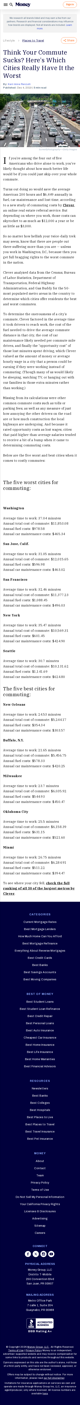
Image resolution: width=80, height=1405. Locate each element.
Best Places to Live (40, 1117)
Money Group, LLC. (38, 1347)
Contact (40, 1168)
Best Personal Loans (40, 1023)
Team (40, 1175)
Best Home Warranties (40, 1059)
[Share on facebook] (28, 1254)
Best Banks (40, 965)
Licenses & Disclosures (40, 1211)
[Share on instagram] (43, 1254)
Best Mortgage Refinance (40, 943)
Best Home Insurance (40, 1044)
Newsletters (40, 1088)
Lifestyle (9, 40)
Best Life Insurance (40, 1052)
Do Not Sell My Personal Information (40, 1197)
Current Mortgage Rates (40, 922)
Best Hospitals (40, 1110)
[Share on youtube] (51, 1254)
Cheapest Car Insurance (40, 1037)
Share (70, 40)
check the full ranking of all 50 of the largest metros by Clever (39, 888)
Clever (68, 205)
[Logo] (23, 4)
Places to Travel (33, 40)
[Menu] (6, 4)
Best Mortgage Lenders (40, 929)
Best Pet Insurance (40, 1138)
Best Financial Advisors (40, 1066)
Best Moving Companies (40, 979)
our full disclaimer (54, 1378)
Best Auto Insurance (40, 1030)
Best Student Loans (40, 1001)
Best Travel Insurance (40, 1131)
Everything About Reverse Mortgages (40, 950)
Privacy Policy (40, 1182)
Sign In (70, 4)
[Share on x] (36, 1254)
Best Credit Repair (40, 1016)
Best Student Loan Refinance (40, 1009)
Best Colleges (40, 1102)
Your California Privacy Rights (40, 1204)
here (45, 1393)
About (40, 1161)
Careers (40, 1232)
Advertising (40, 1218)
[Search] (11, 4)
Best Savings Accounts (40, 972)
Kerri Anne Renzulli (19, 84)
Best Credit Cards (40, 957)
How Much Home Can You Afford (40, 936)
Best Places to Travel (40, 1124)
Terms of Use (40, 1189)
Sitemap (40, 1225)
